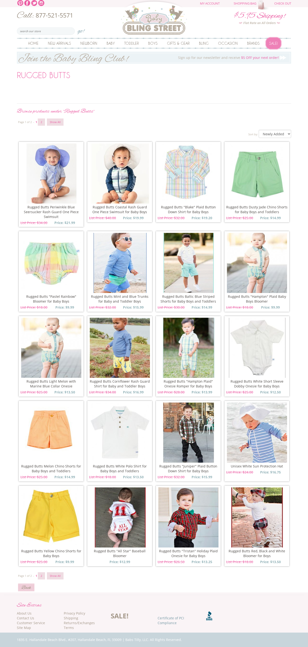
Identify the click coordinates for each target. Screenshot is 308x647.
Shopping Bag (245, 3)
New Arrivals (59, 43)
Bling (204, 43)
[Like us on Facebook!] (27, 2)
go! (81, 30)
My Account (210, 3)
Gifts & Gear (178, 43)
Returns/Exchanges (79, 623)
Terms (69, 627)
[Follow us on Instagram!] (41, 2)
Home (33, 43)
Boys (153, 43)
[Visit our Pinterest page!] (20, 2)
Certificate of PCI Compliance (171, 620)
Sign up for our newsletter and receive (148, 58)
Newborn (88, 43)
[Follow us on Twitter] (34, 2)
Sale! (273, 43)
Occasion (228, 43)
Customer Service (31, 623)
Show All (55, 122)
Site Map (24, 627)
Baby (111, 43)
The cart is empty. (264, 5)
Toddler (131, 43)
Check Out (282, 3)
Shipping (71, 618)
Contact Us (25, 618)
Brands (253, 43)
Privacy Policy (74, 613)
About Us (24, 613)
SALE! (119, 615)
